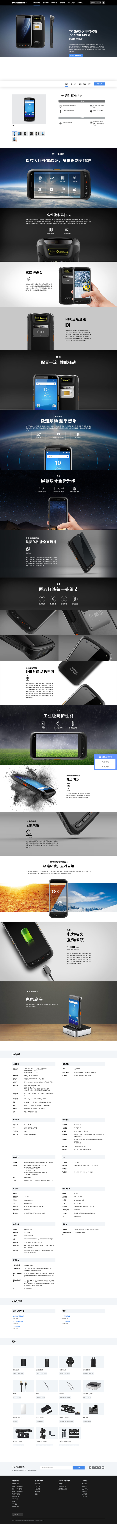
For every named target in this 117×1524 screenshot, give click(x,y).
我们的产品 (37, 2)
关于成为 (84, 1484)
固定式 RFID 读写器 (17, 1491)
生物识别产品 (15, 1496)
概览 (66, 84)
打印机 (13, 1501)
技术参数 (73, 84)
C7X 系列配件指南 (18, 1321)
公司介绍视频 (66, 1316)
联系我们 (84, 1491)
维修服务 (37, 1489)
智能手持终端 (15, 1484)
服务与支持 (71, 2)
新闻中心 (84, 1486)
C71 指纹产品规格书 (18, 1316)
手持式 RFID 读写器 (17, 1486)
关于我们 (80, 2)
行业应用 (46, 2)
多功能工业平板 (16, 1494)
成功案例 (54, 2)
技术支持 (37, 1486)
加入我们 (84, 1494)
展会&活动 (85, 1489)
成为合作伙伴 (62, 1486)
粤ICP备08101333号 (39, 1520)
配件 (90, 84)
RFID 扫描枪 (15, 1499)
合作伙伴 (62, 2)
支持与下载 (82, 84)
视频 (36, 1494)
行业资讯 (84, 1496)
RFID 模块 (14, 1504)
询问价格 (99, 84)
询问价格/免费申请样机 (75, 55)
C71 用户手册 (16, 1326)
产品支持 (37, 1484)
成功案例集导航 (62, 1489)
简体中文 (95, 2)
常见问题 (37, 1491)
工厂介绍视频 (66, 1321)
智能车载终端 (15, 1506)
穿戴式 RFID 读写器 (17, 1489)
